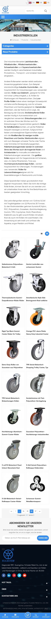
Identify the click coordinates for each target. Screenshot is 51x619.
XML (19, 608)
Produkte (24, 40)
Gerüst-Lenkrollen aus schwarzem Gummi (34, 265)
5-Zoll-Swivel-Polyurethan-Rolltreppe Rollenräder (36, 466)
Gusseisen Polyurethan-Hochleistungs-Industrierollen (37, 433)
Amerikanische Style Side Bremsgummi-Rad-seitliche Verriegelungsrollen (36, 299)
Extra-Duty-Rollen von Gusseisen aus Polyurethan (12, 366)
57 (35, 511)
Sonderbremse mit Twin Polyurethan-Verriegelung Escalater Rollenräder (36, 399)
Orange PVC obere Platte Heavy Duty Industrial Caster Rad (37, 333)
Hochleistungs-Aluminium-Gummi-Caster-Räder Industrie (12, 433)
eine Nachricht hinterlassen (28, 615)
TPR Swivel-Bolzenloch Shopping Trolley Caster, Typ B (37, 366)
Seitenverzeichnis (10, 608)
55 (27, 511)
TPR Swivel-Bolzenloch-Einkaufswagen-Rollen (11, 399)
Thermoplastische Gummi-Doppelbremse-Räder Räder (13, 299)
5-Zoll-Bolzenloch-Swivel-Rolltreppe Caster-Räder (12, 500)
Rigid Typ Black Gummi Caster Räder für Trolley (11, 332)
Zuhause (15, 40)
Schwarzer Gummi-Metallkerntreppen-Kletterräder (33, 500)
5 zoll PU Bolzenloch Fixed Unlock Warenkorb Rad (11, 466)
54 (23, 511)
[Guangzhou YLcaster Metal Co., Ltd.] (5, 9)
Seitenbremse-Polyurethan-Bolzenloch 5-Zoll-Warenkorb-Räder (12, 266)
